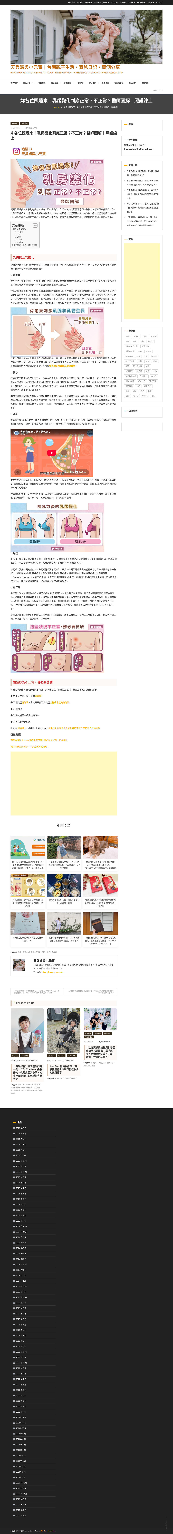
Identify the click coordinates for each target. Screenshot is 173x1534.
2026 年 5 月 (21, 1133)
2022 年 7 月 (21, 1379)
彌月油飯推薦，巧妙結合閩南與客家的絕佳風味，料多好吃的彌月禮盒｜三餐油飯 (100, 902)
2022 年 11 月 (21, 1357)
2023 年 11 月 (21, 1292)
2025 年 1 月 (21, 1221)
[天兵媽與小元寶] (30, 151)
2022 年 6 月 (21, 1384)
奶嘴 (135, 341)
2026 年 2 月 (21, 1150)
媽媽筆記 (88, 2)
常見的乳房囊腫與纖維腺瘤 (62, 366)
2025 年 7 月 (21, 1188)
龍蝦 (153, 396)
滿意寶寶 (129, 371)
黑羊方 (145, 396)
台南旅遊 (98, 1033)
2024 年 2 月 (21, 1275)
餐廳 (127, 396)
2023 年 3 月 (21, 1335)
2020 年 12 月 (21, 1483)
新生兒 (154, 356)
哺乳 (43, 952)
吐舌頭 (153, 336)
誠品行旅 (147, 386)
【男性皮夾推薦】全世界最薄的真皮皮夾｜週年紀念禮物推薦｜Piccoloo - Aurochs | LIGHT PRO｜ (100, 940)
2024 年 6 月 (21, 1253)
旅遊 (147, 361)
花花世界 (141, 381)
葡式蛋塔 (152, 381)
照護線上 (22, 728)
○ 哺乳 (19, 237)
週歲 (135, 391)
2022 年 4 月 (21, 1395)
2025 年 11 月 (21, 1166)
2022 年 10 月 (21, 1363)
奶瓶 (142, 341)
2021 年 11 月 (21, 1423)
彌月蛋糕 (129, 356)
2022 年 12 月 (21, 1352)
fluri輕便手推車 (71, 1078)
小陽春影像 (130, 351)
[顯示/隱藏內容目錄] (34, 225)
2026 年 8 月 (21, 1128)
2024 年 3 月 (21, 1270)
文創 (146, 356)
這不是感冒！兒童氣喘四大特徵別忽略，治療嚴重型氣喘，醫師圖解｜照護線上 (28, 902)
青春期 (38, 952)
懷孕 (19, 952)
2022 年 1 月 (21, 1412)
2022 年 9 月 (21, 1368)
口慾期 (144, 336)
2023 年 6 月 (21, 1319)
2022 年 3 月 (21, 1401)
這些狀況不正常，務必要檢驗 (25, 245)
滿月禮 (139, 371)
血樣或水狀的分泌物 (59, 702)
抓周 (138, 356)
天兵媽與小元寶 (31, 128)
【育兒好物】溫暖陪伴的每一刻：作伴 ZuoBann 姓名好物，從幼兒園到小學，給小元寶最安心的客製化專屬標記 (27, 1072)
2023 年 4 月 (21, 1330)
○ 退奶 (19, 240)
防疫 (149, 391)
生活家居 (114, 2)
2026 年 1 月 (21, 1155)
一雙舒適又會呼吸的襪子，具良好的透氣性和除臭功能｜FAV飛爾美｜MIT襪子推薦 (64, 865)
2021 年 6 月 (21, 1450)
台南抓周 (94, 1063)
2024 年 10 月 (21, 1232)
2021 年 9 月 (21, 1433)
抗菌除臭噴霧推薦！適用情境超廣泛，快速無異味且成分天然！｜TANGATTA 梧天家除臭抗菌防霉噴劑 (100, 865)
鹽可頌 (135, 396)
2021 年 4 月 (21, 1461)
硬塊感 (38, 696)
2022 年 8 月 (21, 1373)
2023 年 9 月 (21, 1303)
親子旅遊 (71, 2)
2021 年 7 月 (21, 1444)
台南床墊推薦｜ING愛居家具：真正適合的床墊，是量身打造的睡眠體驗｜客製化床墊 (143, 194)
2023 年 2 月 (21, 1341)
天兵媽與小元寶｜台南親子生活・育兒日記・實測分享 (65, 67)
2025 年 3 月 (21, 1210)
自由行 (153, 376)
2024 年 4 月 (21, 1264)
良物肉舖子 (130, 381)
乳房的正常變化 (19, 229)
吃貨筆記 (123, 2)
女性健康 (30, 952)
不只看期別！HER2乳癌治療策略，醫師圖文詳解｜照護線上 (39, 740)
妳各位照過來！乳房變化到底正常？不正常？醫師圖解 (74, 728)
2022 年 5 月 (21, 1390)
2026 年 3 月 (21, 1144)
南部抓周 (102, 1063)
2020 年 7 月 (21, 1510)
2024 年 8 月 (21, 1242)
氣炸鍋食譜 (137, 366)
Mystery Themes (48, 1531)
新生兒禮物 (130, 361)
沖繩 (147, 366)
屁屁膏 (148, 351)
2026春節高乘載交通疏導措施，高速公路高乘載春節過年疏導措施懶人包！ (91, 992)
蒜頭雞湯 (129, 386)
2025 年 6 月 (21, 1193)
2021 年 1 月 (20, 1477)
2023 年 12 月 (21, 1286)
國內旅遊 (80, 2)
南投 (136, 336)
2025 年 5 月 (21, 1199)
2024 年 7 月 (21, 1248)
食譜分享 (131, 2)
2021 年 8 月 (21, 1439)
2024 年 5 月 (21, 1259)
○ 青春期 (19, 232)
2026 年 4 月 (21, 1139)
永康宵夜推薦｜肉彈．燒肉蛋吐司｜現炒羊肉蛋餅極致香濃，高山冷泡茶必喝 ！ (143, 182)
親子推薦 (91, 1065)
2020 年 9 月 (21, 1499)
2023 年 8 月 (21, 1308)
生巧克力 (143, 376)
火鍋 (147, 371)
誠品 (138, 386)
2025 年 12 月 (21, 1161)
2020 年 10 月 (21, 1494)
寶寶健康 (106, 2)
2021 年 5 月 (21, 1455)
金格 (142, 391)
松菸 (127, 366)
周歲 (127, 341)
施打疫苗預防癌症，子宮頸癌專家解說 (29, 747)
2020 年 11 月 (21, 1488)
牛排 (155, 371)
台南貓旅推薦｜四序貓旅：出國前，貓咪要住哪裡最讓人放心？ (143, 173)
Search (156, 90)
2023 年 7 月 (21, 1313)
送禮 (127, 391)
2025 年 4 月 (21, 1204)
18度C (128, 336)
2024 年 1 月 (21, 1281)
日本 (155, 361)
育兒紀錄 (97, 2)
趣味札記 (150, 2)
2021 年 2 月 (21, 1472)
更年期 (54, 952)
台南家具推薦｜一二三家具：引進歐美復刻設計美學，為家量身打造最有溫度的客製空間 (143, 207)
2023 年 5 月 (21, 1324)
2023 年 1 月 (21, 1346)
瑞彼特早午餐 (131, 376)
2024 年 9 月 (21, 1237)
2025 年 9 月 (21, 1177)
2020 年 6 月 (21, 1515)
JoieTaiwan (59, 1078)
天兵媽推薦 (141, 2)
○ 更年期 (20, 242)
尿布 (140, 351)
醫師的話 (159, 2)
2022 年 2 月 (21, 1406)
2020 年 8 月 (21, 1504)
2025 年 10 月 (21, 1172)
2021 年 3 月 (21, 1466)
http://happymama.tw (52, 972)
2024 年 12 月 (21, 1226)
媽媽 (24, 952)
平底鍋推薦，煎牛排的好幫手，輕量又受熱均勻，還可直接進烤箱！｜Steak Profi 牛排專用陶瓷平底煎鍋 (36, 992)
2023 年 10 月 (21, 1297)
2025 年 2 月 (21, 1215)
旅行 (140, 361)
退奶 (48, 952)
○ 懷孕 (19, 234)
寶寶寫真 (145, 346)
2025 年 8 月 (21, 1182)
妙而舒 (150, 341)
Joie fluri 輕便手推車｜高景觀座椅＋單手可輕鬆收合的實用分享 (64, 1069)
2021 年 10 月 (21, 1428)
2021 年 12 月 (21, 1417)
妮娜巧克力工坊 (132, 346)
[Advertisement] (64, 783)
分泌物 (25, 702)
